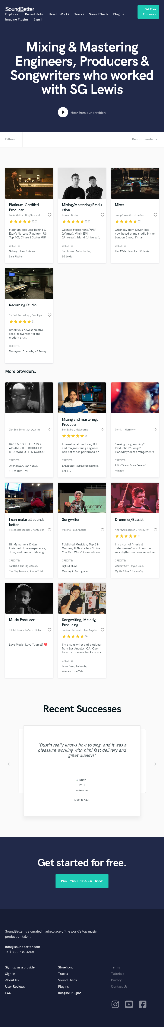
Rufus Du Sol (83, 251)
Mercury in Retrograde (75, 571)
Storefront (65, 967)
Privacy (116, 980)
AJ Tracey (40, 351)
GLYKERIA (31, 465)
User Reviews (15, 987)
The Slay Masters (18, 571)
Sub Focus (68, 251)
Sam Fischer (16, 256)
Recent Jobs (34, 14)
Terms (115, 967)
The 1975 (120, 251)
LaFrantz (81, 666)
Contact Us (119, 987)
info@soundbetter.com (22, 947)
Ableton (66, 471)
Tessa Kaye (68, 666)
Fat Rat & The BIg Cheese (23, 566)
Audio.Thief (36, 571)
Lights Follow (69, 566)
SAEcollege (68, 465)
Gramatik (28, 351)
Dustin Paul (81, 800)
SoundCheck (98, 14)
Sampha (132, 251)
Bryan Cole (136, 566)
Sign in (39, 20)
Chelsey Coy (122, 566)
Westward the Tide (72, 671)
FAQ (8, 993)
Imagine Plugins (16, 20)
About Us (12, 980)
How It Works (59, 14)
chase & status (27, 251)
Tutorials (117, 974)
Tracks (79, 14)
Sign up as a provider (20, 967)
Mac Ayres (15, 351)
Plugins (118, 14)
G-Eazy (13, 251)
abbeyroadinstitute (87, 465)
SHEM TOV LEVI (18, 471)
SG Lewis (67, 256)
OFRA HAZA (16, 465)
